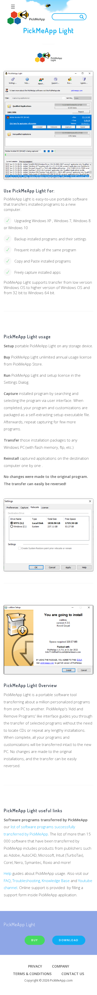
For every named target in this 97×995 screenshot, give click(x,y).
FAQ (7, 880)
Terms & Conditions (32, 973)
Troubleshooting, (26, 880)
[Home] (26, 17)
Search (83, 16)
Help (7, 873)
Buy (34, 940)
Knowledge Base (56, 880)
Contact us (72, 973)
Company (60, 966)
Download (69, 940)
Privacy (35, 966)
